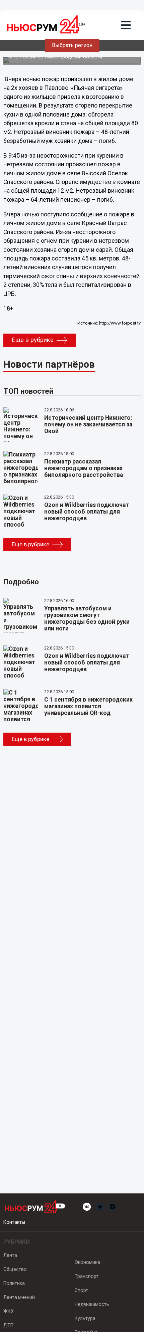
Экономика (87, 1262)
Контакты (14, 1222)
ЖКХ (8, 1311)
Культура (85, 1318)
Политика (14, 1283)
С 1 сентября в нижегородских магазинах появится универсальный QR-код (88, 706)
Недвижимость (92, 1304)
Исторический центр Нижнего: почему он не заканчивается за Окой (88, 424)
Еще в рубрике (33, 340)
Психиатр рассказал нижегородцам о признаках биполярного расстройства (83, 468)
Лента (10, 1255)
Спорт (81, 1290)
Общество (15, 1269)
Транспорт (86, 1276)
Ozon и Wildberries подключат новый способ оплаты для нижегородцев (86, 512)
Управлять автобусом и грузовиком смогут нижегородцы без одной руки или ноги (87, 618)
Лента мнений (19, 1297)
